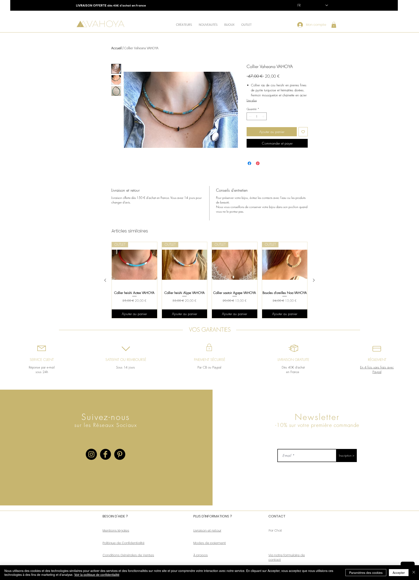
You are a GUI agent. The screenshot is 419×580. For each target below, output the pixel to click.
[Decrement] (249, 116)
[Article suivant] (313, 280)
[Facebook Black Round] (105, 454)
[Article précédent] (105, 280)
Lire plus (252, 100)
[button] (183, 25)
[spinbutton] (256, 116)
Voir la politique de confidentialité (96, 574)
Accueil (116, 48)
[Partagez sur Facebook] (249, 163)
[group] (209, 280)
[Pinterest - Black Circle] (119, 454)
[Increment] (263, 116)
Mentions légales (116, 530)
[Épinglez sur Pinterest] (257, 163)
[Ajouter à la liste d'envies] (303, 131)
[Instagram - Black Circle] (91, 454)
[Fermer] (413, 573)
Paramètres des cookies (366, 572)
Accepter (399, 572)
